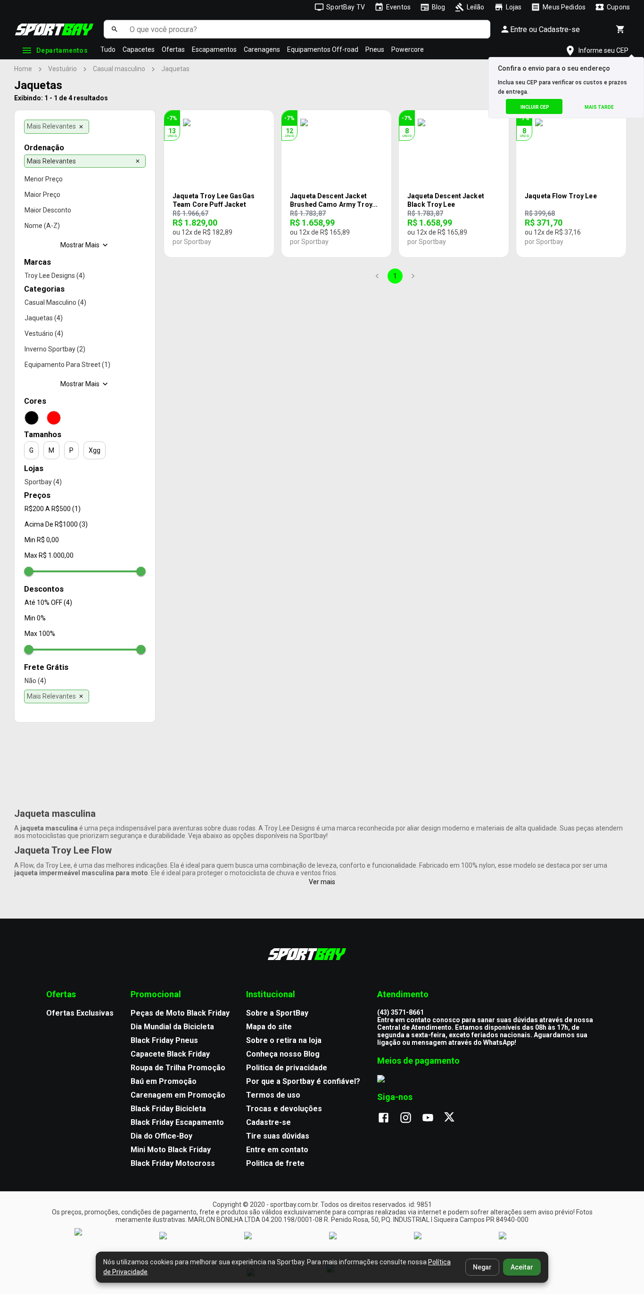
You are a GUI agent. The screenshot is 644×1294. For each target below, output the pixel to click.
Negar (482, 1267)
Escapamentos (214, 49)
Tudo (108, 49)
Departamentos (62, 50)
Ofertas (173, 49)
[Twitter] (455, 1118)
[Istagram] (410, 1118)
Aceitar (522, 1267)
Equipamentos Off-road (322, 49)
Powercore (407, 49)
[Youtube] (432, 1118)
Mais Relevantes (51, 126)
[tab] (56, 127)
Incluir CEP (534, 107)
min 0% (35, 618)
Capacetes (139, 49)
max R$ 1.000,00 (49, 555)
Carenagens (262, 49)
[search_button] (114, 29)
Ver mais (322, 882)
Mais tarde (599, 107)
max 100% (40, 633)
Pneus (374, 49)
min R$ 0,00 (42, 540)
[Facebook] (388, 1118)
